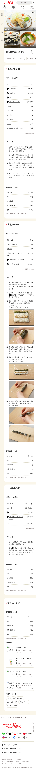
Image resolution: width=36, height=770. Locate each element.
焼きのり (9, 249)
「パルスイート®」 (14, 102)
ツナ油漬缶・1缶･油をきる (17, 260)
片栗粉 (9, 106)
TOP (2, 717)
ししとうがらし (11, 111)
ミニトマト (10, 119)
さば (8, 84)
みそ (8, 523)
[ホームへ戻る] (7, 2)
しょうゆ (12, 93)
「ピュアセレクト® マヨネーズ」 (15, 254)
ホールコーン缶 (14, 264)
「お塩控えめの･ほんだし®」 (16, 518)
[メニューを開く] (33, 2)
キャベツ (9, 115)
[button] (24, 2)
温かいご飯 (10, 240)
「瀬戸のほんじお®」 (13, 244)
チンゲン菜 (10, 504)
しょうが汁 (12, 89)
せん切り (13, 157)
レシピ (9, 717)
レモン (9, 124)
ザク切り (19, 542)
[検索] (18, 2)
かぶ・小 (9, 508)
